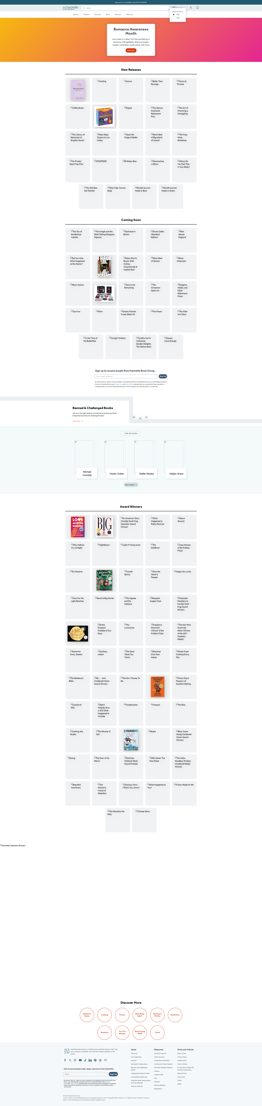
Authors (86, 14)
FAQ (155, 1078)
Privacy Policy (182, 1057)
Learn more (76, 421)
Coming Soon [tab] (131, 220)
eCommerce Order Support (163, 1064)
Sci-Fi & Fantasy (122, 1032)
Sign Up (163, 376)
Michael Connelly (87, 473)
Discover (97, 14)
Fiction (122, 1015)
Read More (131, 50)
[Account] (191, 8)
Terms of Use (181, 1053)
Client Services (159, 1057)
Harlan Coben (117, 473)
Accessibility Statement (139, 1077)
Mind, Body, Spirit (140, 1015)
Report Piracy (182, 1073)
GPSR (179, 1084)
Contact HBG (158, 1074)
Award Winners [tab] (131, 507)
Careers (156, 1071)
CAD (178, 18)
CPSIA (179, 1080)
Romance (104, 1032)
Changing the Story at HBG (140, 1073)
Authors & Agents (160, 1053)
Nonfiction (175, 1015)
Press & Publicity (137, 1086)
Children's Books (87, 1015)
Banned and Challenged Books (139, 1068)
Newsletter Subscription (139, 1064)
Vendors (157, 1081)
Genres (75, 14)
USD (178, 14)
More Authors (129, 485)
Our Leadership (136, 1057)
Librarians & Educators (162, 1060)
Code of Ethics (182, 1064)
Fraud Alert (181, 1077)
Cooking (104, 1015)
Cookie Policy (182, 1060)
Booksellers (158, 1089)
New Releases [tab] (131, 70)
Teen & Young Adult (139, 1032)
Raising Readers (159, 1085)
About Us (129, 14)
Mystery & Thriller (157, 1015)
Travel (157, 1032)
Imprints (118, 14)
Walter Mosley (146, 473)
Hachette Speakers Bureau (163, 1067)
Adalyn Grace (176, 473)
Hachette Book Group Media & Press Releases (140, 1081)
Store (108, 14)
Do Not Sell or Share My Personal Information (185, 1068)
